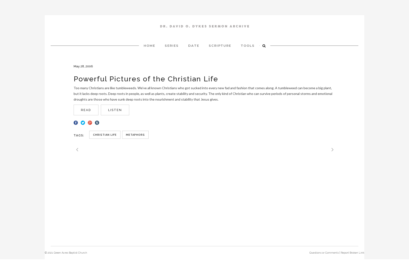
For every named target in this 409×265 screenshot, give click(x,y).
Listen (115, 110)
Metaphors (135, 134)
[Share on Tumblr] (97, 122)
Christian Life (105, 134)
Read (86, 110)
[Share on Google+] (90, 122)
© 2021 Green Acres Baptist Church (66, 252)
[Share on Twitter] (83, 122)
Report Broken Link (352, 252)
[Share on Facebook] (76, 122)
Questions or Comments (324, 252)
